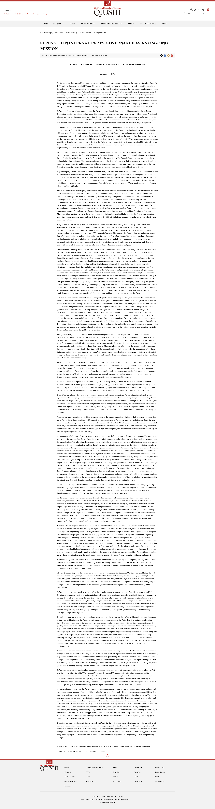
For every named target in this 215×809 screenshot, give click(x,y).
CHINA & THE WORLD (148, 24)
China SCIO (138, 767)
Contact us (116, 799)
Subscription (125, 799)
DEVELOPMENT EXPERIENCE (111, 24)
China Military (159, 781)
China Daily (116, 772)
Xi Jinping (49, 32)
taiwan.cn (67, 786)
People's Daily (159, 767)
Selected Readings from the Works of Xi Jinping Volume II (85, 32)
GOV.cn (66, 767)
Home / (43, 32)
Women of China (69, 777)
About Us (8, 11)
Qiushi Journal (84, 799)
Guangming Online (70, 781)
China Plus (137, 772)
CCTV (88, 772)
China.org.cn (138, 781)
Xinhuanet (67, 772)
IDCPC (115, 767)
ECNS (157, 777)
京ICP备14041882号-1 (107, 802)
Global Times (117, 781)
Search (204, 13)
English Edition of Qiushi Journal (101, 799)
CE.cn (136, 777)
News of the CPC (91, 781)
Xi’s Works (59, 32)
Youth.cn (115, 777)
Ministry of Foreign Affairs (94, 767)
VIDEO (164, 24)
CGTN (88, 777)
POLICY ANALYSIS (88, 24)
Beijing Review (160, 772)
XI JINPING (57, 24)
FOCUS (72, 24)
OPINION (131, 24)
